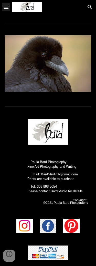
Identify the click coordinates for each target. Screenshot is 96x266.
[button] (6, 7)
